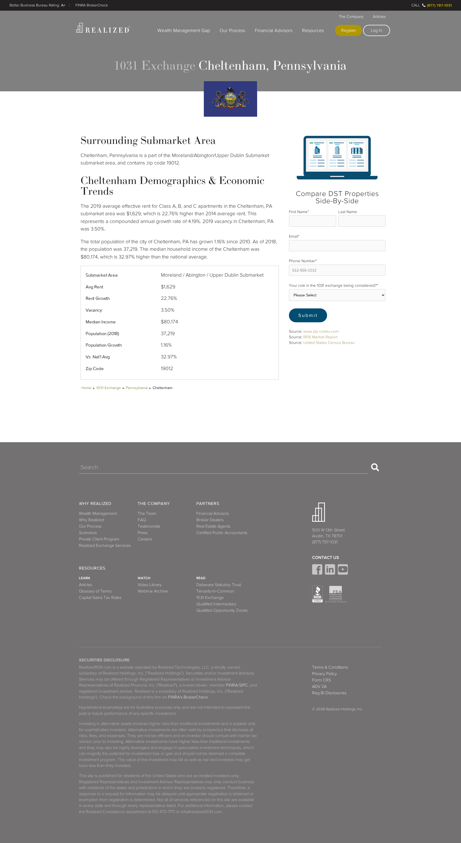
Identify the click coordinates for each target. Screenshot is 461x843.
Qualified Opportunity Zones (222, 610)
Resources (313, 30)
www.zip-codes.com (321, 331)
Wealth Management (98, 513)
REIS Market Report (320, 337)
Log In (376, 30)
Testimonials (149, 526)
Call (415, 5)
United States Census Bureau (329, 342)
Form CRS (321, 680)
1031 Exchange (108, 388)
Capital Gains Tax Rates (100, 597)
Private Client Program (99, 539)
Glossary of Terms (95, 591)
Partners (207, 503)
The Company (351, 16)
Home (86, 388)
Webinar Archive (153, 591)
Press (143, 532)
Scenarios (88, 532)
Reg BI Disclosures (329, 693)
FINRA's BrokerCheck (188, 697)
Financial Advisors (273, 30)
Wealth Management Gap (183, 30)
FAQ (142, 519)
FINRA (232, 685)
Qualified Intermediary (216, 604)
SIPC (243, 685)
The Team (147, 513)
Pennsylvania (137, 388)
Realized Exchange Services (105, 545)
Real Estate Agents (213, 526)
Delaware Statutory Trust (218, 584)
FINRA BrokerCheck (91, 5)
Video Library (150, 584)
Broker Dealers (210, 519)
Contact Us (325, 557)
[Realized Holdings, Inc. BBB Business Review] (317, 594)
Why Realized (95, 503)
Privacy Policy (324, 673)
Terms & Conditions (330, 667)
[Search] (375, 467)
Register (348, 30)
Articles (379, 16)
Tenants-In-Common (215, 591)
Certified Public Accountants (221, 532)
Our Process (232, 30)
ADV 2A (319, 686)
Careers (145, 539)
